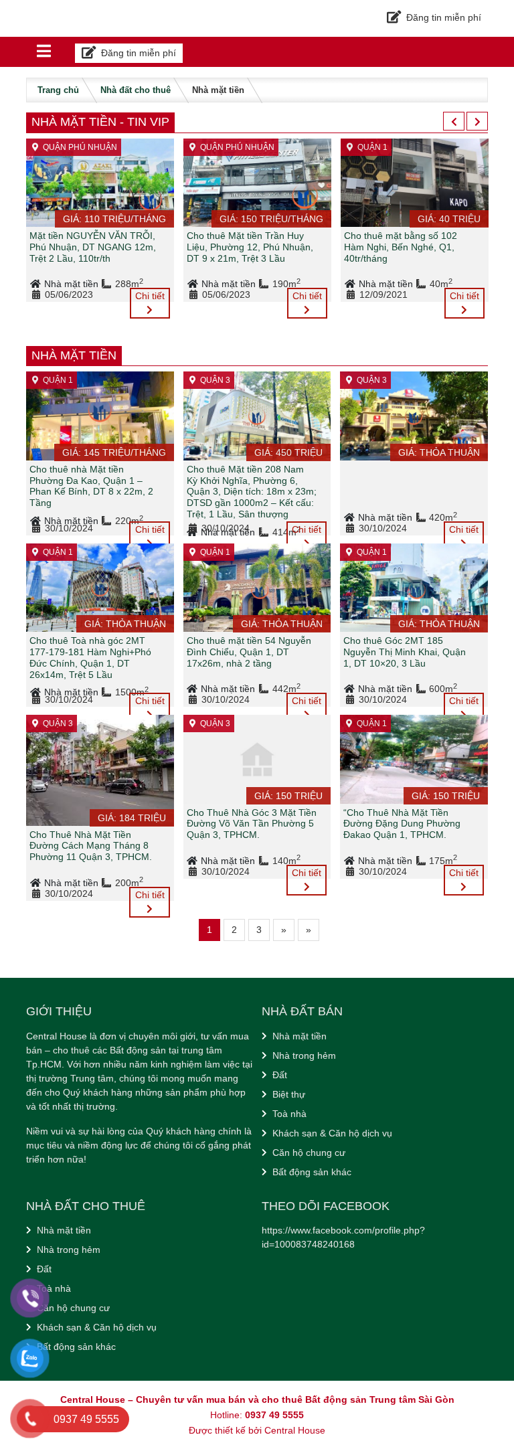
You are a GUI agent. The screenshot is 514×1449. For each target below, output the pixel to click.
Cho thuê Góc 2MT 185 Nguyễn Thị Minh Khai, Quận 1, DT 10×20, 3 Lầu (404, 652)
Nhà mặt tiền (72, 283)
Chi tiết (150, 295)
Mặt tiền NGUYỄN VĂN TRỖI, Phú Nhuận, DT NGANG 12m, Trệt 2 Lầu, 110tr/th (92, 247)
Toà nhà (289, 1113)
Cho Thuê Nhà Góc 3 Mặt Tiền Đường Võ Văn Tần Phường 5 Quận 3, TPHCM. (252, 824)
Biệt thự (288, 1094)
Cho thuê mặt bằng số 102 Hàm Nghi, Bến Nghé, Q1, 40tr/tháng (400, 247)
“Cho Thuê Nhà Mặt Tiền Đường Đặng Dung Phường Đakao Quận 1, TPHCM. (401, 824)
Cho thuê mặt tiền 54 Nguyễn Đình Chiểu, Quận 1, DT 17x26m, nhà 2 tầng (249, 652)
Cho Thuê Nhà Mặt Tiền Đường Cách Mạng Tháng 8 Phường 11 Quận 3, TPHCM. (90, 846)
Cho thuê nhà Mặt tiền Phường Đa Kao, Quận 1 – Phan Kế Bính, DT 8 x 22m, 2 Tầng (91, 486)
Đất (279, 1075)
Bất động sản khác (311, 1172)
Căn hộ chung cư (308, 1152)
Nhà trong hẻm (304, 1055)
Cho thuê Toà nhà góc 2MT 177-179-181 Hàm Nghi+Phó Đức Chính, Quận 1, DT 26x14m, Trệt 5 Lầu (90, 657)
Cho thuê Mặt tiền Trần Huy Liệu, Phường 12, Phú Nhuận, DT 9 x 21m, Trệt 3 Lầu (250, 247)
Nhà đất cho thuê (135, 90)
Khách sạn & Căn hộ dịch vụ (332, 1133)
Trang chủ (58, 90)
